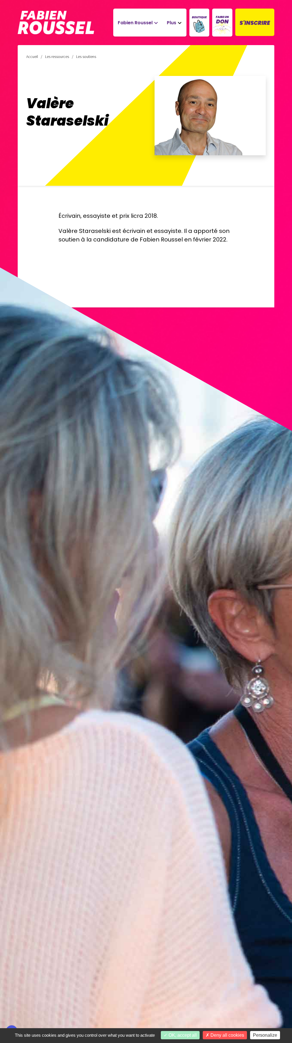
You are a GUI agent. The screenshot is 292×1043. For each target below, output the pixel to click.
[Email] (12, 969)
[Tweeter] (12, 985)
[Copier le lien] (12, 953)
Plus (171, 22)
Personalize (265, 1035)
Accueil (32, 56)
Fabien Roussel (135, 22)
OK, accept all (182, 1035)
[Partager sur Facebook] (12, 1001)
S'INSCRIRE (255, 23)
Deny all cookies (226, 1035)
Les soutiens (86, 56)
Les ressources (57, 56)
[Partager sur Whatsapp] (12, 1018)
